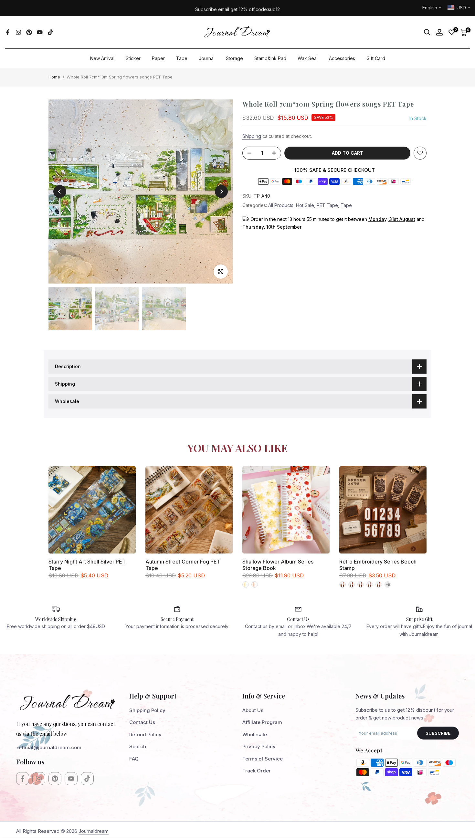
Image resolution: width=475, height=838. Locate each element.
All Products (280, 205)
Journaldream (94, 831)
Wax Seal (308, 58)
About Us (252, 710)
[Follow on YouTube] (40, 32)
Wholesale (254, 734)
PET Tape (327, 205)
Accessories (342, 58)
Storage (234, 58)
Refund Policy (145, 734)
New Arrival (102, 58)
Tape (181, 58)
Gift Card (375, 58)
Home (54, 76)
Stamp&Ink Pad (270, 58)
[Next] (221, 191)
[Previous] (59, 191)
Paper (158, 58)
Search (137, 746)
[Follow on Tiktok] (50, 32)
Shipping (251, 136)
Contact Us (142, 722)
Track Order (256, 771)
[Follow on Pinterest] (29, 32)
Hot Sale (305, 205)
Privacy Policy (259, 746)
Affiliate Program (262, 722)
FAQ (134, 759)
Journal (207, 58)
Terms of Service (262, 759)
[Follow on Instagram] (18, 32)
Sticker (133, 58)
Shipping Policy (147, 710)
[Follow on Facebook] (8, 32)
